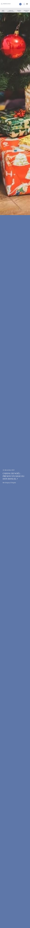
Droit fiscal (3, 11)
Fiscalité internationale (10, 11)
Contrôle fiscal (19, 11)
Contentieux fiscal (26, 11)
